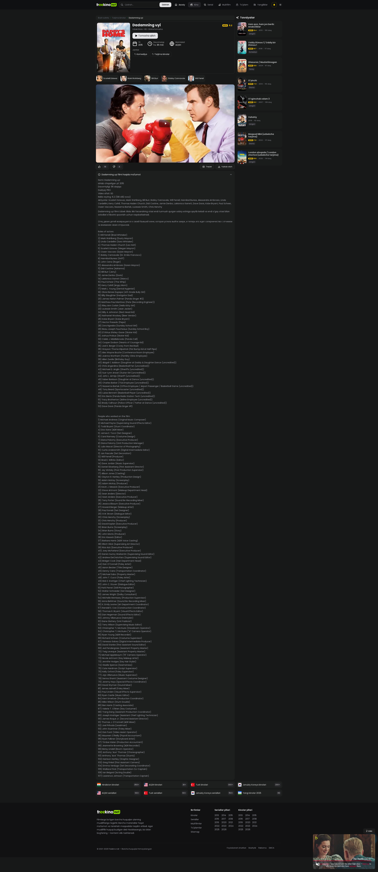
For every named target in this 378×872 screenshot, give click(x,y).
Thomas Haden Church (133, 203)
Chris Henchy (155, 206)
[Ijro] (165, 123)
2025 (217, 829)
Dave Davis (198, 203)
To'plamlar (196, 827)
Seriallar (195, 819)
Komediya (142, 54)
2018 (230, 818)
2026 (224, 829)
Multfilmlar (196, 823)
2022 (217, 825)
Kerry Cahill (114, 203)
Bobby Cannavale (160, 200)
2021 (230, 822)
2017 (223, 818)
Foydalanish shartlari (236, 848)
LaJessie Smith (140, 206)
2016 (217, 818)
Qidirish (165, 4)
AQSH (178, 44)
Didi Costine (152, 203)
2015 (140, 44)
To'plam (244, 4)
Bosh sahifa (103, 18)
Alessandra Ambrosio (209, 200)
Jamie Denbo (166, 203)
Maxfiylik (252, 848)
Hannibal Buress (189, 200)
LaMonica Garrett (183, 203)
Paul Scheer (225, 203)
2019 (217, 822)
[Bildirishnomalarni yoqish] (274, 4)
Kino (196, 4)
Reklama (262, 848)
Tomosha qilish (146, 35)
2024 (231, 825)
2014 (223, 815)
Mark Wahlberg (133, 200)
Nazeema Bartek (122, 206)
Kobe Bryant (211, 203)
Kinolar (194, 815)
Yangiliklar (262, 4)
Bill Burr (146, 200)
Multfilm (226, 4)
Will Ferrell (175, 200)
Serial (210, 4)
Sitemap (195, 831)
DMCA (271, 848)
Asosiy (182, 4)
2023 (223, 825)
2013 (217, 815)
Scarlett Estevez (117, 200)
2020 (224, 822)
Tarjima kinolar (162, 54)
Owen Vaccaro (105, 206)
